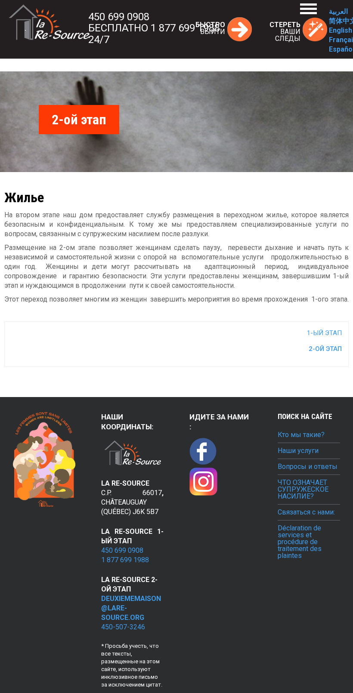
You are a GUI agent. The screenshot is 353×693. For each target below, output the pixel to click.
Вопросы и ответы (308, 466)
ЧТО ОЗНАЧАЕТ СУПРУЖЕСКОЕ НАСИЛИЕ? (303, 489)
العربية (338, 11)
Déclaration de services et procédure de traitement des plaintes (300, 542)
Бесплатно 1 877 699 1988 (154, 28)
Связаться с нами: (306, 512)
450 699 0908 (118, 17)
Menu (308, 9)
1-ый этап (324, 333)
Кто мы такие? (301, 434)
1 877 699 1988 (125, 560)
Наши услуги (298, 450)
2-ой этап (325, 349)
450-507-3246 (123, 627)
